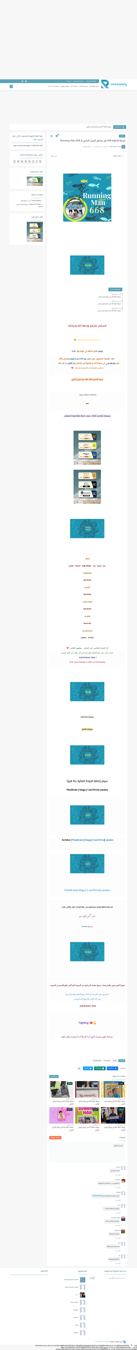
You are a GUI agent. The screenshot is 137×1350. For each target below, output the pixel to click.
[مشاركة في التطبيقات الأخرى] (79, 1068)
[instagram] (22, 81)
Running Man (93, 86)
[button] (112, 1068)
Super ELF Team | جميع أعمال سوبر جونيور (29, 205)
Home (122, 136)
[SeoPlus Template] (124, 1341)
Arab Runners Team (101, 1342)
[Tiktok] (15, 81)
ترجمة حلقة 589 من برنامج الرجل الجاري (109, 311)
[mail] (11, 81)
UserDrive (98, 840)
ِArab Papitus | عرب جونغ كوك (31, 200)
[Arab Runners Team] (114, 84)
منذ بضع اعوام (115, 294)
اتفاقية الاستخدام (91, 81)
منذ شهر (95, 1125)
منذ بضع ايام (120, 1099)
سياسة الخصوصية (79, 81)
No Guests (74, 86)
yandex (110, 840)
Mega (88, 840)
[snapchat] (18, 81)
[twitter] (26, 81)
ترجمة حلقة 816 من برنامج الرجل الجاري (88, 1103)
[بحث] (11, 86)
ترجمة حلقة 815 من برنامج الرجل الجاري (63, 1103)
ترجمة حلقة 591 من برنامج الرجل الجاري (109, 297)
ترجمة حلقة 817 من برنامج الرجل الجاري (98, 127)
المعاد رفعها (65, 86)
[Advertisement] (73, 39)
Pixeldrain (78, 840)
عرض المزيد (54, 1076)
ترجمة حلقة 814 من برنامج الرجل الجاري (114, 1128)
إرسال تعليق (118, 1146)
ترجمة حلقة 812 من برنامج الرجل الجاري (63, 1128)
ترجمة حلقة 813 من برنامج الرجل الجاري (88, 1128)
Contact (68, 81)
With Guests (83, 86)
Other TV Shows (54, 86)
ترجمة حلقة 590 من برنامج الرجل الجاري (109, 304)
